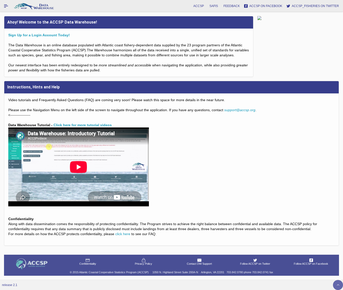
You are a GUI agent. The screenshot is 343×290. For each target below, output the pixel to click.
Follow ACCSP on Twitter (255, 263)
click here (122, 234)
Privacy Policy (143, 263)
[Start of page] (338, 285)
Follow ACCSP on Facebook (311, 263)
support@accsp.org (239, 110)
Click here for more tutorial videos (82, 125)
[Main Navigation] (6, 6)
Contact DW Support (199, 263)
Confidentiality (87, 263)
